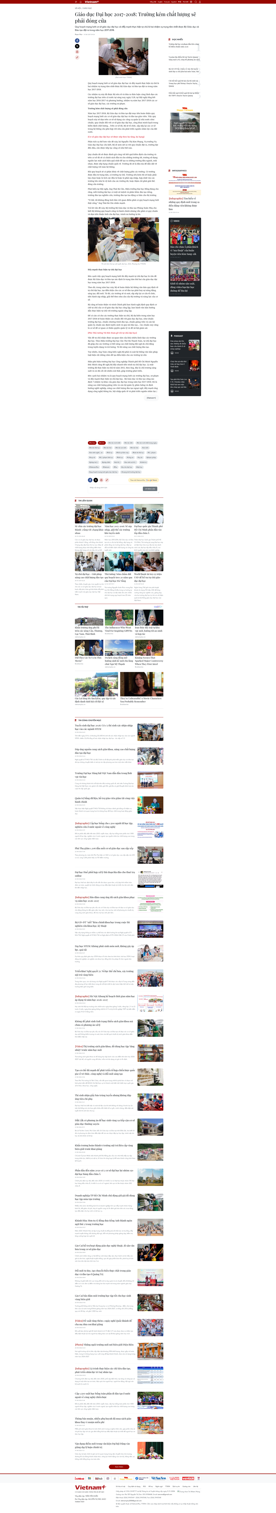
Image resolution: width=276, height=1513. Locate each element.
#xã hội (117, 462)
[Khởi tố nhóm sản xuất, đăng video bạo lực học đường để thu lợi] (184, 271)
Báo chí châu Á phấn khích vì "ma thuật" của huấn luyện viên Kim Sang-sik (184, 250)
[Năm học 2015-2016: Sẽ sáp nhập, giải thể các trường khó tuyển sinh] (119, 513)
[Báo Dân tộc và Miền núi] (77, 1478)
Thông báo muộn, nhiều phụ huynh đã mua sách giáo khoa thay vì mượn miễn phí (103, 1420)
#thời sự (109, 452)
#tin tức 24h (128, 443)
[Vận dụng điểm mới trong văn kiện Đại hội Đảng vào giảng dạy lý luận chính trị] (150, 1450)
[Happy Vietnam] (126, 1478)
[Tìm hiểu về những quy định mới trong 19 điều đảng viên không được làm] (185, 185)
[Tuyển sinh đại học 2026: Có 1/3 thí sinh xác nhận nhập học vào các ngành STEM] (150, 732)
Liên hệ (195, 1486)
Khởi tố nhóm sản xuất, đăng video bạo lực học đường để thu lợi (182, 287)
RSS (144, 1486)
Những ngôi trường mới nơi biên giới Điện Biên (108, 1344)
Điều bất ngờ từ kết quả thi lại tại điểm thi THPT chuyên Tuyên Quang (184, 94)
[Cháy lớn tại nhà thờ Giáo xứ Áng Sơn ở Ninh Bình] (194, 365)
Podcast (178, 336)
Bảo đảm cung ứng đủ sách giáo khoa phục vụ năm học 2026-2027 (105, 899)
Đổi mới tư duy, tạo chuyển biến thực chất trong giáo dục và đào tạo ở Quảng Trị (103, 1272)
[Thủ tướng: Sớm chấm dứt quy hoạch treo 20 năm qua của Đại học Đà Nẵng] (119, 561)
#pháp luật (93, 462)
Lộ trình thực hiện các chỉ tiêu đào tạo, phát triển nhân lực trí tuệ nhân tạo (103, 1370)
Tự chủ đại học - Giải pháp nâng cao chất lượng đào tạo (89, 575)
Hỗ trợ (150, 1486)
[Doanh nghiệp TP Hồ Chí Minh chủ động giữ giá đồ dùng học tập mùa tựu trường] (150, 1202)
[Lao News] (108, 1478)
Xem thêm (119, 1466)
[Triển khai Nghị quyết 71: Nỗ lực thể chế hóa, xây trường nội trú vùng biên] (150, 978)
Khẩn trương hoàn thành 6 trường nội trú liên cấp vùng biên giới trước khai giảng (104, 1147)
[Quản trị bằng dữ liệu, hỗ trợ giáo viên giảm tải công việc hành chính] (150, 805)
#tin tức (101, 443)
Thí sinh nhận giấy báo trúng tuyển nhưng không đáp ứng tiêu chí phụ (103, 1097)
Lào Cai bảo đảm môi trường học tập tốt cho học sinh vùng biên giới (103, 1297)
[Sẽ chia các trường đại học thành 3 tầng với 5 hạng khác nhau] (89, 513)
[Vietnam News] (159, 1478)
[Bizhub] (99, 1478)
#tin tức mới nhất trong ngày (147, 443)
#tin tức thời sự (94, 448)
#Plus (115, 467)
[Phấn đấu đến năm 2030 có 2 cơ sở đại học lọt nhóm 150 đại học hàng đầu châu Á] (150, 1177)
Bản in (77, 52)
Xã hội (78, 8)
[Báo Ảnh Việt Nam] (188, 1478)
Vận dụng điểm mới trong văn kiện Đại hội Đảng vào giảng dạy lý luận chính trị (102, 1445)
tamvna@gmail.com (165, 1494)
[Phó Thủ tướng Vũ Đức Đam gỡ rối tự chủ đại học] (112, 333)
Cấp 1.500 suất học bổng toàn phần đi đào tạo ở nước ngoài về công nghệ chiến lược (102, 1395)
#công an (130, 457)
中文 (179, 2)
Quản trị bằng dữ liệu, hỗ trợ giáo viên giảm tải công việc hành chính (105, 800)
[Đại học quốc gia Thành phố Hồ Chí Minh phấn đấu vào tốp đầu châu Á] (148, 513)
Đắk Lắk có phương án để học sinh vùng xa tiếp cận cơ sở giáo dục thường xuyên (105, 1122)
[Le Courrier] (174, 1478)
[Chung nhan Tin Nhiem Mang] (189, 1491)
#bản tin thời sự (138, 452)
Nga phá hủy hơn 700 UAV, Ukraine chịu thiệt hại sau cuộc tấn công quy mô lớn (178, 383)
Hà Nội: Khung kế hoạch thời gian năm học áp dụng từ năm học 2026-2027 (105, 998)
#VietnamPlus (94, 467)
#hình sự (120, 457)
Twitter (77, 46)
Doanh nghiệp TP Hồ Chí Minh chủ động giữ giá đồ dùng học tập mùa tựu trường (105, 1197)
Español (173, 2)
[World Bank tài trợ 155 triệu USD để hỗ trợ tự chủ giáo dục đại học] (148, 561)
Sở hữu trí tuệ (120, 1486)
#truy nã (92, 457)
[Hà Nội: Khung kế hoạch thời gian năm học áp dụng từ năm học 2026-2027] (150, 1003)
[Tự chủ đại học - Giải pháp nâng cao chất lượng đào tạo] (89, 561)
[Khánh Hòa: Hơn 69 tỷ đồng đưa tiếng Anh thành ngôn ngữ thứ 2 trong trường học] (150, 1227)
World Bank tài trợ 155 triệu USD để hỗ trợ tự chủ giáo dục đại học (148, 577)
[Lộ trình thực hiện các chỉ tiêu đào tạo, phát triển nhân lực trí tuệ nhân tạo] (150, 1375)
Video (176, 221)
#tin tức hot (107, 448)
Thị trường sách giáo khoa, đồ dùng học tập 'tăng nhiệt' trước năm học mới (105, 1048)
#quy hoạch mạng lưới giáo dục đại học (103, 472)
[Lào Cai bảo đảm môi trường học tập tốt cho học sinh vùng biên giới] (150, 1302)
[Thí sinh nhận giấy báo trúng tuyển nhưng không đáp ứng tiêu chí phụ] (150, 1102)
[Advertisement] (123, 418)
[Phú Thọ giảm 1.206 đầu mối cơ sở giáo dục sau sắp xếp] (150, 855)
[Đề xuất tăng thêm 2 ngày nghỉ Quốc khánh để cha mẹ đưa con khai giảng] (150, 1327)
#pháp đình (106, 462)
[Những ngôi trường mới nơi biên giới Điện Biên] (150, 1351)
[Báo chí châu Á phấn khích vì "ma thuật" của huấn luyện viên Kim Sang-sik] (184, 234)
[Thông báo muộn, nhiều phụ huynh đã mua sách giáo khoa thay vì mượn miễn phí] (150, 1425)
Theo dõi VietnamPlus (137, 480)
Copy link (77, 57)
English (160, 2)
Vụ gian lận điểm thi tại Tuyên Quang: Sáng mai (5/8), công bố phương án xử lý (184, 58)
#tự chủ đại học (126, 467)
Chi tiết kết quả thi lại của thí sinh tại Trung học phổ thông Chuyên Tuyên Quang (183, 83)
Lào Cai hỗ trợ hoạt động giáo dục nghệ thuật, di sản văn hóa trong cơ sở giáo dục (104, 1247)
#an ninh (145, 448)
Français (167, 2)
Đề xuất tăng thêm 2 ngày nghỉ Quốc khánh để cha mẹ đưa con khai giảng (103, 1322)
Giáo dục (87, 8)
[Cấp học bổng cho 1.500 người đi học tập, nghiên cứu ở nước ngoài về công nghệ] (150, 830)
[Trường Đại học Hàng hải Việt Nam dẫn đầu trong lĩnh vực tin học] (150, 780)
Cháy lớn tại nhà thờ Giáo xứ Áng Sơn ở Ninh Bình (178, 364)
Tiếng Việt (153, 2)
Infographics (179, 170)
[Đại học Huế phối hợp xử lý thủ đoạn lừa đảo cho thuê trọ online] (150, 879)
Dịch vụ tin (176, 1486)
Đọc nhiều (177, 39)
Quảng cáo (186, 1486)
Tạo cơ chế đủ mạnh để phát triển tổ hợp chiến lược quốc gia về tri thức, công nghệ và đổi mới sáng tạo (105, 1072)
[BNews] (89, 1478)
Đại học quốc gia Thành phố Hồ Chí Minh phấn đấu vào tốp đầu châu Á (148, 529)
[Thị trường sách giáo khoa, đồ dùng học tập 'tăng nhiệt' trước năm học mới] (150, 1053)
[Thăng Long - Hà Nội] (191, 2)
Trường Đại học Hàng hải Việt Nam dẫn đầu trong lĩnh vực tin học (103, 774)
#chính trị (143, 462)
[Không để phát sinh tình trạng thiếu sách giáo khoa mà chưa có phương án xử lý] (150, 1028)
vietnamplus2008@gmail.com (131, 1501)
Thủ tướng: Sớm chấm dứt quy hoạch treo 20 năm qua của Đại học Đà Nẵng (118, 577)
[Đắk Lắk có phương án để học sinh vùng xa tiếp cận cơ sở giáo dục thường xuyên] (150, 1127)
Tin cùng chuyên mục (89, 720)
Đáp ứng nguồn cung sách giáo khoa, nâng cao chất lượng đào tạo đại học (105, 751)
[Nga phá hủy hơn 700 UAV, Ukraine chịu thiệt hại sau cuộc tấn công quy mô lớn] (194, 383)
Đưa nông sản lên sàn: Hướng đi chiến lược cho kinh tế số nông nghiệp (178, 345)
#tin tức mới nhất (114, 443)
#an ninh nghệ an (96, 452)
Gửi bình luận (150, 489)
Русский (185, 2)
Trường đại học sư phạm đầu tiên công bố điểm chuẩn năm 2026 (184, 45)
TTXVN (167, 1486)
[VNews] (198, 1478)
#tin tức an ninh (120, 448)
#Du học (92, 443)
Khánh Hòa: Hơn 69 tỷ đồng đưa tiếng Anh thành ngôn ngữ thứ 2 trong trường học (103, 1222)
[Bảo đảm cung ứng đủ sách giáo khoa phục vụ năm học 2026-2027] (150, 904)
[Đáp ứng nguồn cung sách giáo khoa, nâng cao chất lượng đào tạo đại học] (150, 756)
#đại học (139, 467)
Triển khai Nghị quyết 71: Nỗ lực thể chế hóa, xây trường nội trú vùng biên (104, 973)
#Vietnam (106, 467)
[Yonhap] (142, 1478)
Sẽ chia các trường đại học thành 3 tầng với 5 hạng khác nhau (89, 529)
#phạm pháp (151, 457)
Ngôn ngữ (159, 1486)
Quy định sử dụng (134, 1486)
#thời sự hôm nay (122, 452)
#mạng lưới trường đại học (131, 472)
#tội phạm (152, 452)
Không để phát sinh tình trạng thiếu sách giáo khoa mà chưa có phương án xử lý (104, 1023)
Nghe (177, 353)
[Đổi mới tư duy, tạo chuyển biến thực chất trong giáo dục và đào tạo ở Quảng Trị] (150, 1277)
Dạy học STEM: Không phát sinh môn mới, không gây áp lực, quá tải (104, 947)
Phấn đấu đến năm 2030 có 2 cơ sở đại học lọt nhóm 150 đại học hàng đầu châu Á (104, 1172)
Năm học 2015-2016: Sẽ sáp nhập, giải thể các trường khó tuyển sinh (118, 529)
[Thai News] (115, 1478)
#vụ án (140, 457)
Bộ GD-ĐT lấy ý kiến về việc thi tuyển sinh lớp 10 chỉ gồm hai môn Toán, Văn (184, 70)
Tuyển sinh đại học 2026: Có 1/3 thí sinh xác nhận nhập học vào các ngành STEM (104, 727)
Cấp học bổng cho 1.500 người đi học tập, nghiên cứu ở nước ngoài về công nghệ (104, 825)
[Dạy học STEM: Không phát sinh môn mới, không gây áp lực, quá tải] (150, 953)
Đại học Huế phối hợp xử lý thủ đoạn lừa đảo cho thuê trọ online (105, 873)
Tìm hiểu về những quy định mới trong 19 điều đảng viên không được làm (184, 204)
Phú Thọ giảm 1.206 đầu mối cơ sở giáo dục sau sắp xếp (104, 848)
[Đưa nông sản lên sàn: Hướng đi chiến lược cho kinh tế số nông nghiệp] (194, 345)
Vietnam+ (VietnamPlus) (92, 1)
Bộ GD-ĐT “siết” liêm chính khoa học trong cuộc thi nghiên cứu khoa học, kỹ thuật (102, 924)
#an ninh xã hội (130, 462)
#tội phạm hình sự (106, 457)
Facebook (77, 40)
